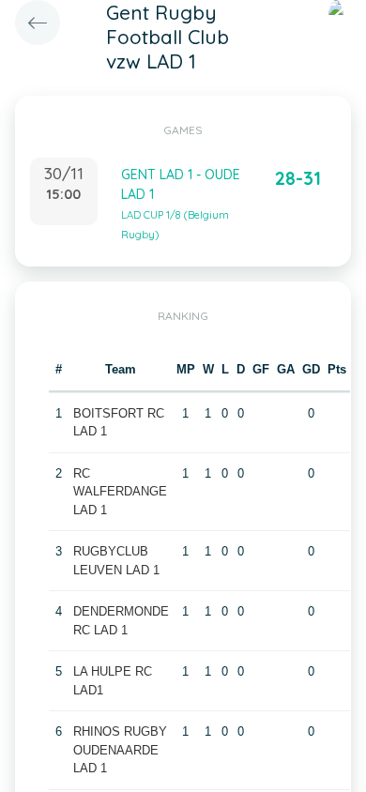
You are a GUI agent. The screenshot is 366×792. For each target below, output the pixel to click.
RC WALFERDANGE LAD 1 (120, 491)
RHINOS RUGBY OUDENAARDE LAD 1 (120, 749)
